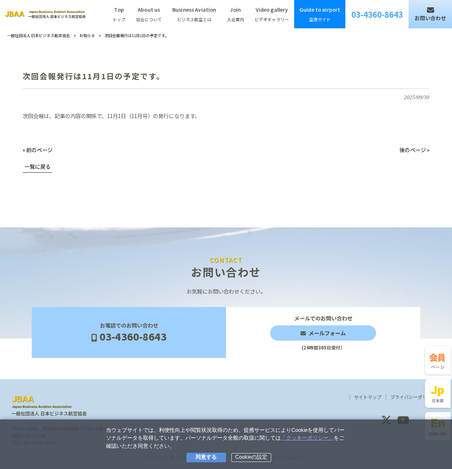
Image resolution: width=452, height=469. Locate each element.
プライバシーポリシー (413, 397)
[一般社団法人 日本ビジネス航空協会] (45, 14)
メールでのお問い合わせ (323, 332)
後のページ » (414, 150)
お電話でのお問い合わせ (133, 332)
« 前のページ (38, 150)
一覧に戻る (37, 166)
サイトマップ (367, 397)
